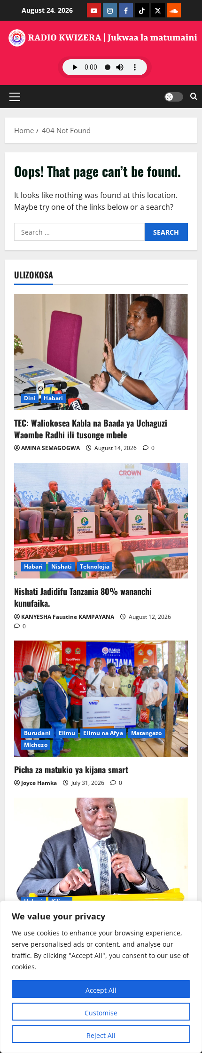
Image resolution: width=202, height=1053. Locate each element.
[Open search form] (193, 96)
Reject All (101, 1035)
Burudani (37, 733)
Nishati (61, 566)
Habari (53, 398)
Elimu (67, 733)
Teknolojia (94, 566)
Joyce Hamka (39, 783)
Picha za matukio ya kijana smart (71, 769)
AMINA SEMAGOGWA (50, 448)
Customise (101, 1012)
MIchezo (35, 745)
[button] (15, 96)
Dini (30, 398)
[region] (101, 977)
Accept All (101, 990)
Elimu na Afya (103, 733)
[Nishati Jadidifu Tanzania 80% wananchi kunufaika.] (101, 521)
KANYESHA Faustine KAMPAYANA (67, 617)
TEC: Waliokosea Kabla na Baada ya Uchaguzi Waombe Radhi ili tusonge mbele (90, 429)
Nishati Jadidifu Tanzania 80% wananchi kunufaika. (83, 597)
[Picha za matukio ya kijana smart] (101, 699)
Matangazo (146, 733)
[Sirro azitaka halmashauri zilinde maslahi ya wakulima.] (101, 856)
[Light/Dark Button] (173, 96)
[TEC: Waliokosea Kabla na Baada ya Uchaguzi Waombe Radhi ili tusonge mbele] (101, 352)
